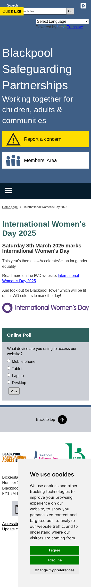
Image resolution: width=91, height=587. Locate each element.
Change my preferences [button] (54, 570)
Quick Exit (11, 11)
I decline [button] (55, 560)
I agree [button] (54, 550)
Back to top (45, 419)
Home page (10, 207)
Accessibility (13, 524)
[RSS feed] (83, 6)
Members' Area (40, 160)
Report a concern (42, 139)
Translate (75, 27)
